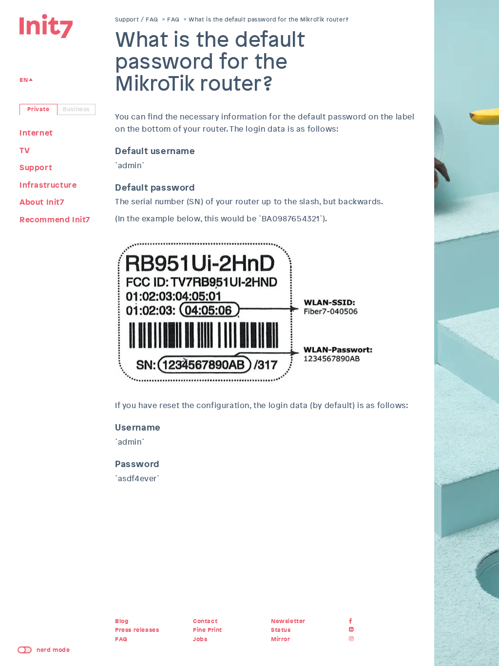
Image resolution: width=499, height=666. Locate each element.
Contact (205, 621)
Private (38, 109)
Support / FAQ (136, 19)
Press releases (137, 630)
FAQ (173, 19)
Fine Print (207, 630)
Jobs (200, 639)
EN (23, 80)
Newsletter (288, 621)
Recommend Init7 (54, 220)
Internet (36, 133)
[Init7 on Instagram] (352, 639)
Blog (121, 621)
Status (281, 630)
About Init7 (41, 202)
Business (76, 109)
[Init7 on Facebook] (352, 621)
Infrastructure (48, 185)
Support (35, 167)
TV (24, 150)
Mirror (280, 639)
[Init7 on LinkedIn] (352, 630)
